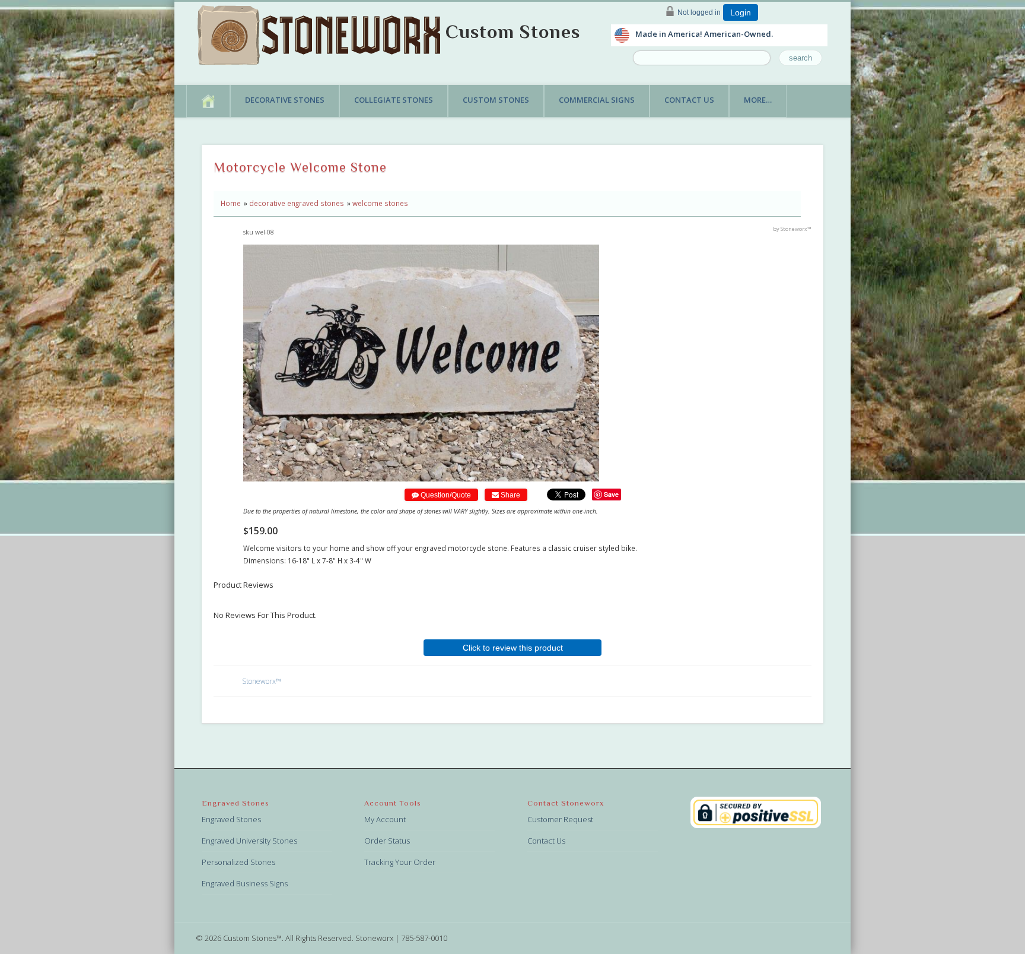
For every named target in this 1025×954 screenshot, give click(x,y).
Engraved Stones (231, 819)
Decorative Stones (284, 99)
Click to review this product (513, 648)
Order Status (387, 840)
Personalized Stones (238, 862)
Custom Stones (512, 31)
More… (758, 99)
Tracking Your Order (399, 862)
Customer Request (560, 819)
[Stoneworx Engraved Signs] (321, 31)
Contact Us (689, 99)
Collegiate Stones (393, 99)
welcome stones (380, 203)
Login (740, 12)
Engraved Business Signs (245, 883)
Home (231, 203)
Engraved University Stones (249, 840)
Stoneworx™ (261, 681)
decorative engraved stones (296, 203)
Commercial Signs (597, 99)
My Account (385, 819)
